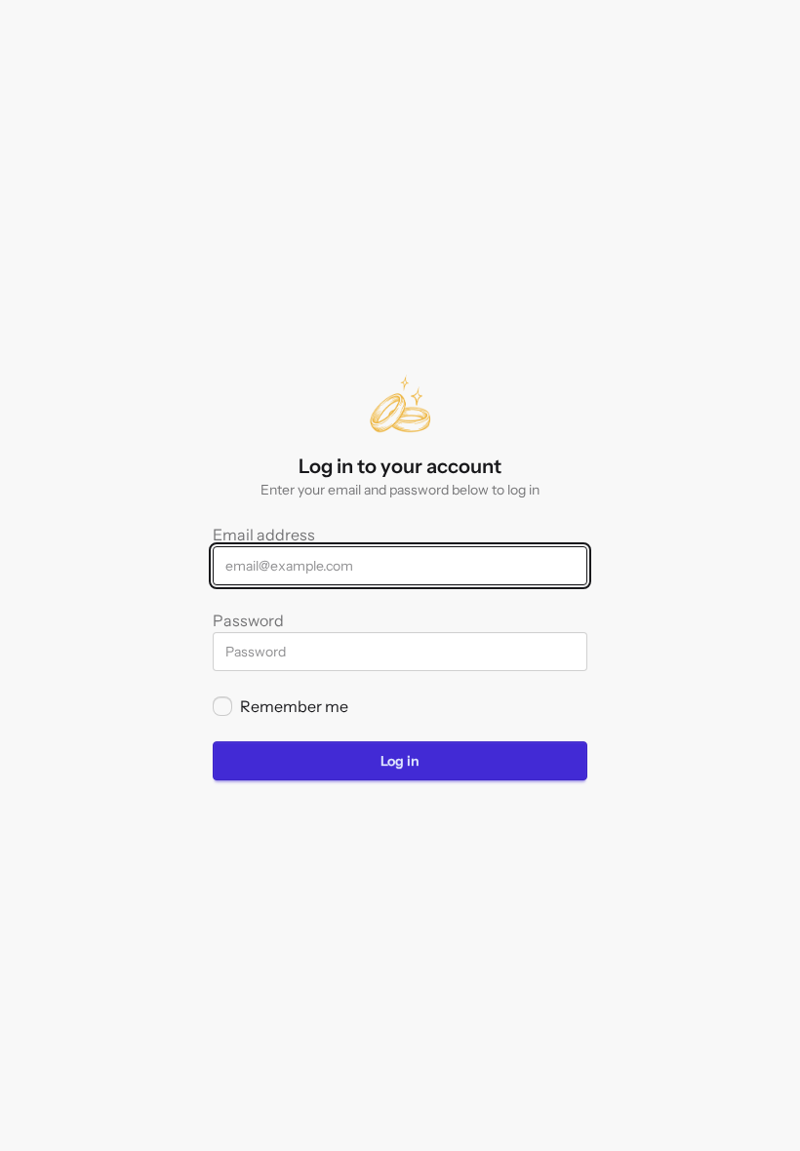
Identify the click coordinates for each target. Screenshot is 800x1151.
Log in (400, 761)
